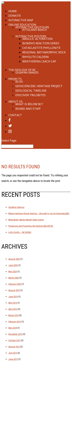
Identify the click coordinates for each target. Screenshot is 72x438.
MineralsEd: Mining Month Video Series (26, 219)
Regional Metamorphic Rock (44, 52)
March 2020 (13, 277)
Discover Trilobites (30, 95)
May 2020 (12, 271)
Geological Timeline (30, 91)
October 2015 (14, 340)
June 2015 (13, 359)
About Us (15, 101)
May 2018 (12, 328)
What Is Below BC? (29, 104)
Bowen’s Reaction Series (40, 43)
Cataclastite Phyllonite (41, 48)
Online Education (22, 25)
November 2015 (15, 334)
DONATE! (14, 16)
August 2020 (14, 259)
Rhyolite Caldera (35, 57)
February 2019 (14, 321)
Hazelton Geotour (16, 207)
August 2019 (14, 290)
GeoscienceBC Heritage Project (39, 86)
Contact (15, 115)
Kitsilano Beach (34, 30)
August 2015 (14, 346)
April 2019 (12, 309)
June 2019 (13, 296)
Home (12, 11)
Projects (15, 79)
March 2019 (13, 315)
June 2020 (13, 265)
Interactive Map (20, 20)
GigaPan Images (27, 72)
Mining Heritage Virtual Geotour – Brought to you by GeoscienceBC (38, 213)
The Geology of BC (22, 70)
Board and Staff (28, 109)
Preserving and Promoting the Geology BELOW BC (30, 226)
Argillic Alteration (37, 39)
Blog (19, 81)
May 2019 (12, 303)
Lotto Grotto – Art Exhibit (19, 232)
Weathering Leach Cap (39, 61)
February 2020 (14, 284)
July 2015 (12, 353)
